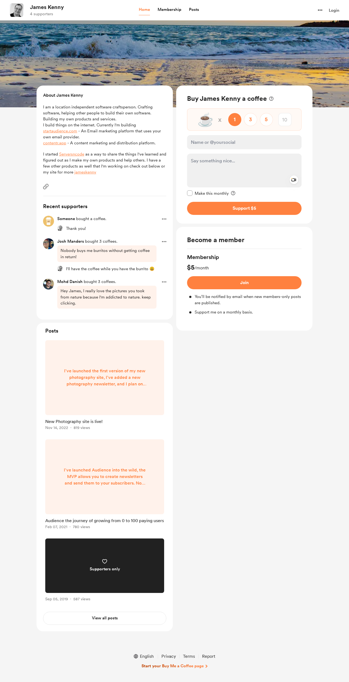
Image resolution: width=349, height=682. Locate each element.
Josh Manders (70, 241)
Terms (189, 656)
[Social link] (46, 186)
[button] (144, 9)
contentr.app (54, 143)
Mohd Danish (70, 281)
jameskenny (85, 172)
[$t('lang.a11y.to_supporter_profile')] (60, 228)
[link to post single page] (104, 386)
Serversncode (71, 154)
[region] (244, 155)
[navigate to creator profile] (16, 10)
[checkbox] (208, 193)
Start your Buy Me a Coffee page (173, 665)
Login (334, 10)
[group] (244, 284)
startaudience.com (60, 131)
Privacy (168, 656)
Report (208, 656)
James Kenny (47, 7)
